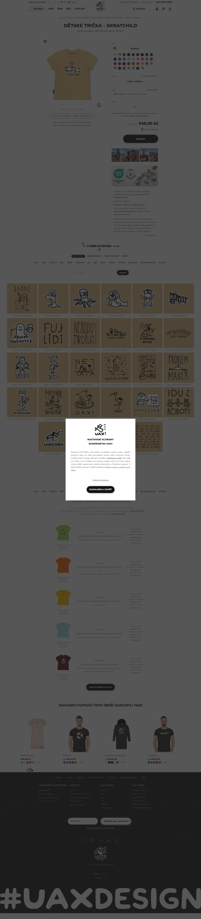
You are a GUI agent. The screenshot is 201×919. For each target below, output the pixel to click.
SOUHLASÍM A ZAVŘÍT (100, 489)
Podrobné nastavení (100, 480)
